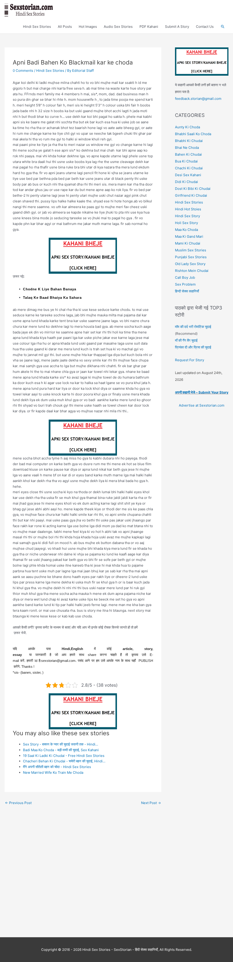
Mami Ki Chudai (187, 243)
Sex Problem (185, 284)
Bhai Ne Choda (187, 147)
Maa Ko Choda (186, 229)
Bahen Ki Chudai (188, 154)
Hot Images (88, 26)
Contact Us (205, 26)
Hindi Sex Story (187, 216)
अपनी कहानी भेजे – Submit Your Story (201, 392)
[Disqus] (83, 865)
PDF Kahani (148, 26)
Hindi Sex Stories (37, 26)
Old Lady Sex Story (190, 264)
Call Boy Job (185, 277)
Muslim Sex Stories (190, 250)
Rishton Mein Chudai (191, 270)
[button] (222, 26)
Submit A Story (177, 26)
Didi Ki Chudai (186, 182)
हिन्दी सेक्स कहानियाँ (187, 291)
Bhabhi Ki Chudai (189, 141)
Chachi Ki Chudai (189, 168)
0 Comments (23, 70)
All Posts (65, 26)
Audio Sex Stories (118, 26)
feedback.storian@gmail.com (198, 98)
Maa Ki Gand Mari (189, 236)
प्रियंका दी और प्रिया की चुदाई (193, 347)
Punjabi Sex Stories (191, 257)
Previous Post (18, 803)
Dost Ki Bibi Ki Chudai (192, 188)
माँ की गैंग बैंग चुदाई (186, 340)
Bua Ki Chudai (186, 161)
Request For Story (189, 360)
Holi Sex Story (186, 223)
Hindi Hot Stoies (188, 209)
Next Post (151, 803)
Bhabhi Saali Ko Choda (193, 134)
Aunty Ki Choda (187, 127)
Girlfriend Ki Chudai (191, 195)
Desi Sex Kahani (188, 175)
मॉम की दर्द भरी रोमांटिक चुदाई (193, 327)
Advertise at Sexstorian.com (201, 405)
